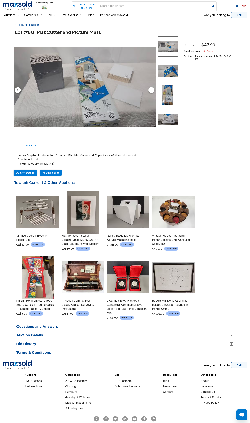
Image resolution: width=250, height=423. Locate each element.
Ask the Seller (51, 172)
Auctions (9, 15)
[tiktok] (144, 419)
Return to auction (29, 24)
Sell (49, 15)
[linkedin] (125, 419)
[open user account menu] (237, 6)
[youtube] (134, 419)
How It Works (69, 15)
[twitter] (115, 419)
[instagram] (96, 419)
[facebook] (106, 419)
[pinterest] (153, 419)
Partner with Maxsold (114, 15)
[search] (213, 6)
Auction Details (25, 172)
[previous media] (18, 90)
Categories (31, 15)
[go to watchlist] (243, 6)
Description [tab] (31, 144)
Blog (91, 15)
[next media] (151, 90)
